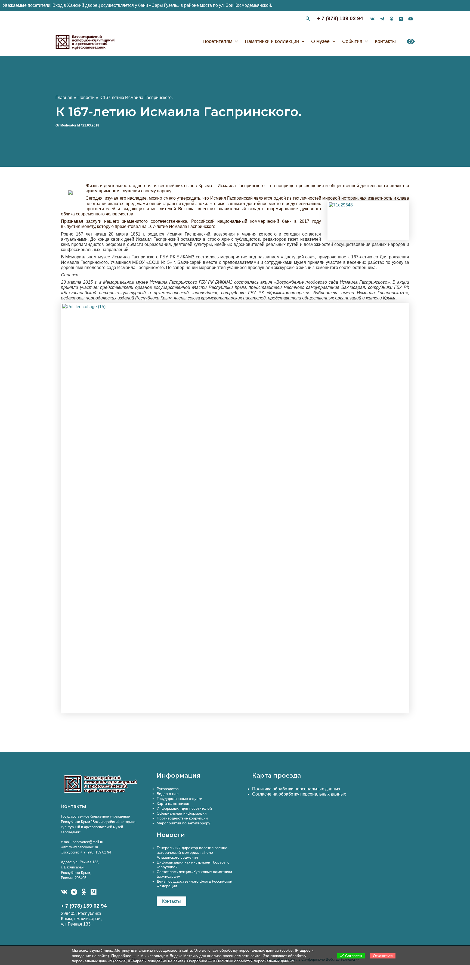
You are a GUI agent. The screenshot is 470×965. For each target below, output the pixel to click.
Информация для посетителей (184, 808)
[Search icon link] (307, 19)
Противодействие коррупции (182, 818)
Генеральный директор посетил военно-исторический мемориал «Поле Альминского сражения (193, 852)
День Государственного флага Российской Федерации (194, 883)
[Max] (401, 19)
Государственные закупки (179, 798)
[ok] (391, 19)
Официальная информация (182, 813)
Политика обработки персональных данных (296, 789)
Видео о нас (167, 793)
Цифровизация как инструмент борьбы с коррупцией (193, 864)
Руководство (168, 789)
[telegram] (382, 19)
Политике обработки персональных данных (255, 961)
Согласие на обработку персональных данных (299, 794)
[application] (235, 41)
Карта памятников (173, 803)
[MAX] (93, 892)
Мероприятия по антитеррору (183, 823)
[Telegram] (74, 892)
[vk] (372, 19)
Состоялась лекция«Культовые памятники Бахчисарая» (194, 874)
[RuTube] (411, 19)
